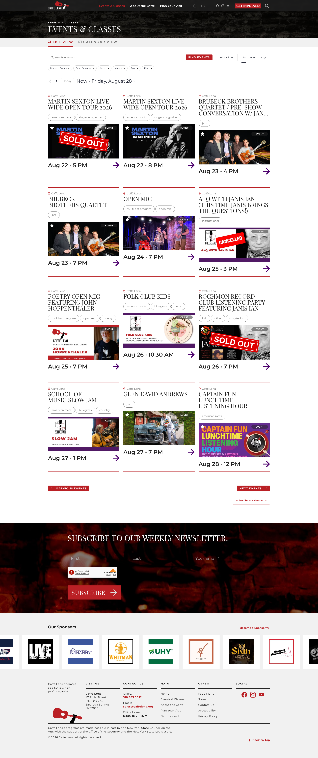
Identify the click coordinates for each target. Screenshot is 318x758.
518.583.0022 (132, 697)
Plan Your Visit (171, 710)
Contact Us (206, 704)
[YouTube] (228, 6)
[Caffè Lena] (58, 8)
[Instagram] (222, 6)
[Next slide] (313, 652)
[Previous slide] (4, 652)
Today (67, 81)
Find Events (199, 57)
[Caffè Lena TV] (203, 6)
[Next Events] (56, 81)
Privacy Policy (208, 716)
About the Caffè (172, 704)
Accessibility (207, 710)
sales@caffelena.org (138, 706)
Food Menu (206, 693)
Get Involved (170, 716)
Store (202, 699)
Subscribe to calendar (249, 500)
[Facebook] (217, 6)
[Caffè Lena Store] (194, 6)
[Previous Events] (50, 81)
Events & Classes (63, 22)
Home (165, 693)
